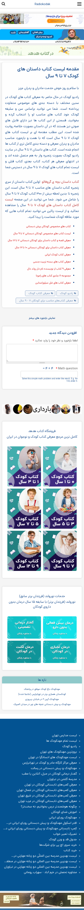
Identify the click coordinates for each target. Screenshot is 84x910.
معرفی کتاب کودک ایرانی (58, 255)
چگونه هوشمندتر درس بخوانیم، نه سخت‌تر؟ (49, 806)
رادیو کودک (66, 293)
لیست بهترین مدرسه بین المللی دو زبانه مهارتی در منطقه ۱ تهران (42, 861)
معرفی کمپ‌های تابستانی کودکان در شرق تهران (47, 795)
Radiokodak (42, 4)
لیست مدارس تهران (64, 735)
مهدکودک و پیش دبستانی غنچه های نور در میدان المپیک (42, 704)
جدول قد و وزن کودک (63, 839)
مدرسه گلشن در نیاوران (62, 779)
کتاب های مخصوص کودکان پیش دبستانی (48, 226)
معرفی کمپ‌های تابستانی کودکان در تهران (50, 784)
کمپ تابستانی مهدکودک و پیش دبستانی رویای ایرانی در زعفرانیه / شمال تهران (43, 828)
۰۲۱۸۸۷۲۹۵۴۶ (63, 42)
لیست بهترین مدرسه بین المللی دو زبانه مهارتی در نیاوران (40, 867)
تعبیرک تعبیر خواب (65, 834)
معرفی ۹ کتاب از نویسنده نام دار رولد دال (49, 269)
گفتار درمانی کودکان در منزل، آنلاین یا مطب (49, 773)
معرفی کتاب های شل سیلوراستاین (53, 283)
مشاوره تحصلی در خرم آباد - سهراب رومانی (50, 872)
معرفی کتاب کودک (39, 293)
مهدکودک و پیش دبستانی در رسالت (54, 768)
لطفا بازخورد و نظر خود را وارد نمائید (55, 340)
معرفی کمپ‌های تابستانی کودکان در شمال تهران (47, 790)
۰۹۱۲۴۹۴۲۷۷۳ (21, 42)
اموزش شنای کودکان (64, 812)
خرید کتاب (70, 850)
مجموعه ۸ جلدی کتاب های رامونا (53, 276)
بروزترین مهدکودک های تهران (58, 752)
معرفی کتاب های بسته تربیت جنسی (52, 262)
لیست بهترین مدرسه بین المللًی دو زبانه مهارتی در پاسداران (47, 856)
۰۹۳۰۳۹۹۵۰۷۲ (63, 26)
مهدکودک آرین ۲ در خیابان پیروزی (42, 699)
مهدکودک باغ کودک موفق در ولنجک (42, 689)
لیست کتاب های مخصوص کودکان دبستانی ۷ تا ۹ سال (42, 233)
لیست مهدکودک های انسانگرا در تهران (52, 757)
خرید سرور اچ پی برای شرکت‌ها (58, 845)
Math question (67, 368)
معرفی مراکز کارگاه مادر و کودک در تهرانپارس (49, 763)
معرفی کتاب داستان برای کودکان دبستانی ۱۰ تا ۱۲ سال (43, 247)
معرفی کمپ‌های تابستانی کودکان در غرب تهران (47, 801)
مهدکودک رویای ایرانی (63, 817)
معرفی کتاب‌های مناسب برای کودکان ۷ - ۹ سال (46, 301)
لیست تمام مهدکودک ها (61, 741)
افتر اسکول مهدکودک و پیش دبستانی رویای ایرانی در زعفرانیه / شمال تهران (45, 823)
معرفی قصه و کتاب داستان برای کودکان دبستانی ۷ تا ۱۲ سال (39, 240)
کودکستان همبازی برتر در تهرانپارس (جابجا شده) (42, 694)
